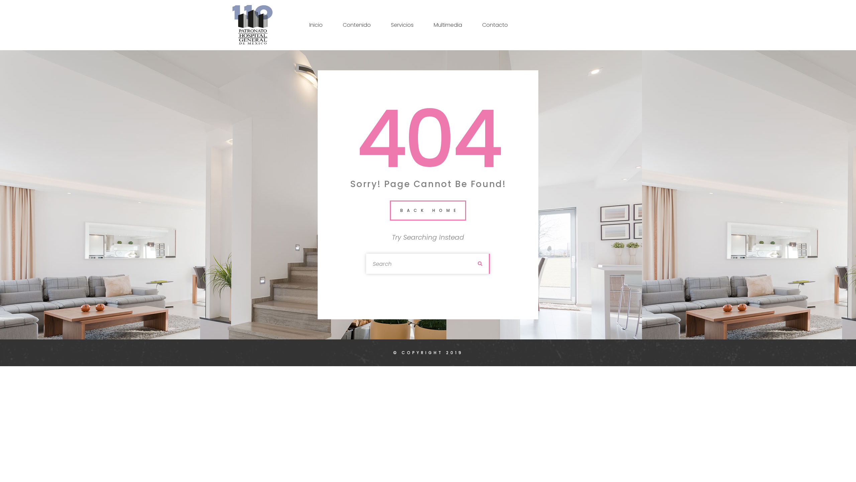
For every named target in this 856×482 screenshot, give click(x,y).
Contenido (357, 25)
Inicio (316, 25)
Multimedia (448, 25)
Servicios (402, 25)
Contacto (495, 25)
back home (430, 210)
